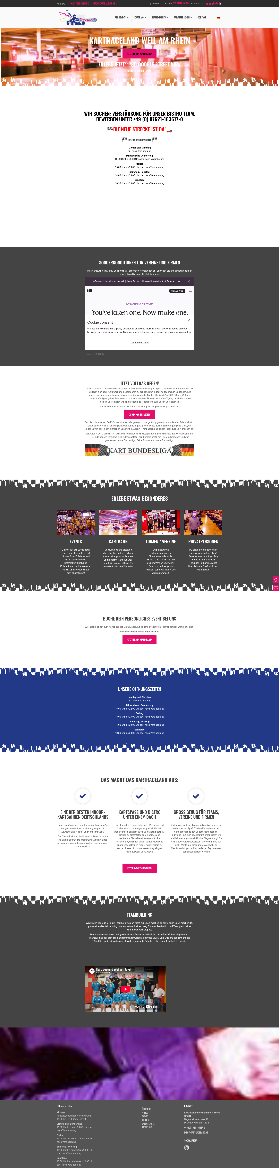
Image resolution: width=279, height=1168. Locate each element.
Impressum (147, 1127)
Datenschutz (148, 1123)
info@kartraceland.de (105, 3)
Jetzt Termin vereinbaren (139, 53)
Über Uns (146, 1109)
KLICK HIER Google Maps (139, 71)
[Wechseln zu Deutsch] (218, 17)
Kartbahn (139, 17)
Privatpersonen (182, 17)
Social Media (190, 1140)
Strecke (146, 1120)
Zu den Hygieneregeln (139, 414)
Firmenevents (159, 17)
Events (145, 1116)
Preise (145, 1112)
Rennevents (121, 17)
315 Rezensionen (181, 3)
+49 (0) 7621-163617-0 (78, 3)
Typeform (99, 354)
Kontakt (202, 17)
